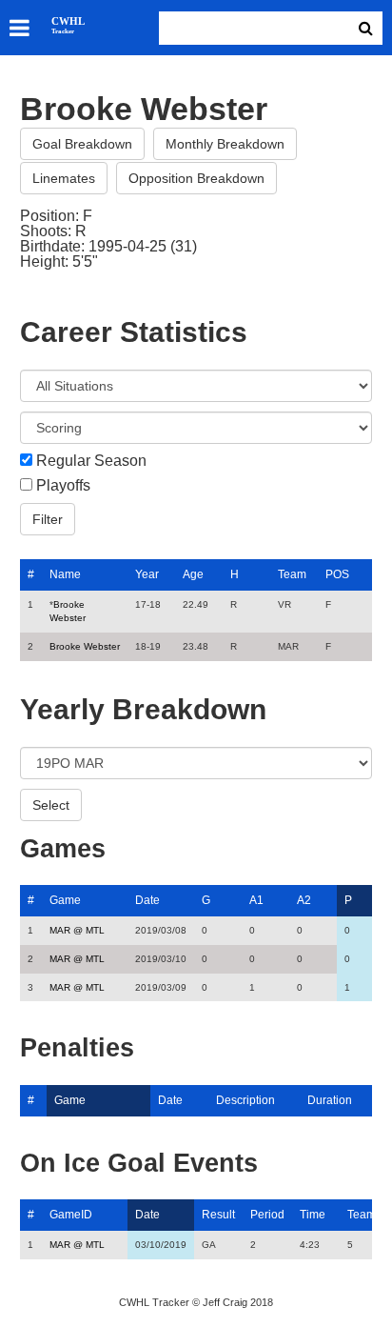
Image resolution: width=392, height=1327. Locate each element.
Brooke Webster (84, 646)
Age (193, 574)
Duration (329, 1100)
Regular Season (91, 461)
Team (292, 574)
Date (147, 900)
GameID (70, 1214)
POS (337, 574)
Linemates (63, 178)
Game (65, 900)
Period (267, 1214)
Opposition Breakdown (196, 178)
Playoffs (63, 485)
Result (218, 1214)
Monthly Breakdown (225, 143)
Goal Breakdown (82, 143)
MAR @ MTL (77, 930)
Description (245, 1100)
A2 (304, 900)
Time (312, 1214)
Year (147, 574)
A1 (256, 900)
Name (65, 574)
